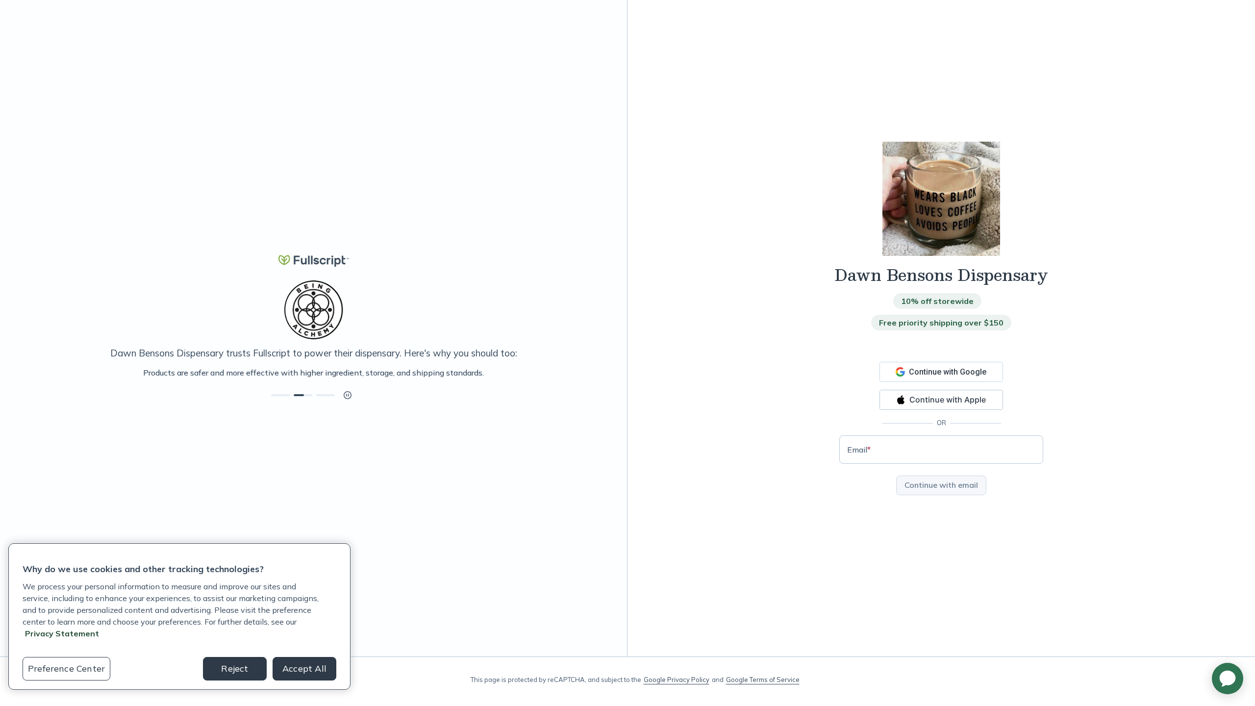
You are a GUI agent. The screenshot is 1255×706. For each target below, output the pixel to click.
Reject (234, 668)
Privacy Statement (62, 633)
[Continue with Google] (941, 371)
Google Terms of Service (763, 679)
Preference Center (66, 668)
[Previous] (55, 372)
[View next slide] (280, 395)
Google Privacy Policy (676, 679)
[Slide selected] (303, 395)
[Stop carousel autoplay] (347, 395)
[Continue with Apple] (941, 399)
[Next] (572, 372)
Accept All (304, 668)
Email (859, 449)
